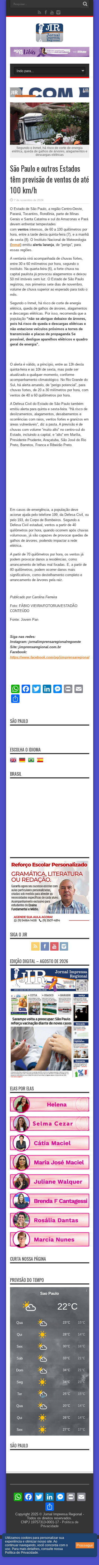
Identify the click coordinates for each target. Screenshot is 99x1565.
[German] (23, 762)
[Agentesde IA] (49, 96)
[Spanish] (41, 762)
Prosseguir (85, 1545)
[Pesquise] (85, 4)
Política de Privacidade (21, 1552)
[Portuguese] (32, 762)
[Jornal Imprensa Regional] (49, 38)
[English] (14, 762)
